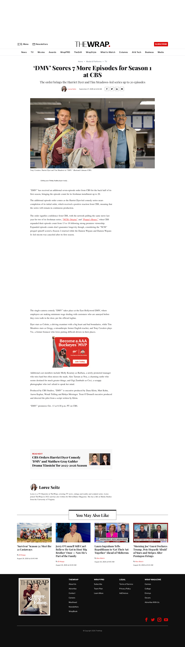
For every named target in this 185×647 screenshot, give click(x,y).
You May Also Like (92, 515)
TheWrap (73, 579)
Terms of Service (126, 584)
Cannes (148, 584)
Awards (52, 52)
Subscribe (161, 44)
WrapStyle (91, 52)
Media (161, 52)
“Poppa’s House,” (90, 219)
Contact (72, 593)
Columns (123, 52)
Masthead (73, 602)
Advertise (73, 589)
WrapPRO (65, 52)
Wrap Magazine (153, 579)
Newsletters (42, 44)
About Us (72, 584)
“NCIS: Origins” (70, 219)
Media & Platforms (93, 61)
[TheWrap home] (92, 44)
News (24, 52)
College (148, 589)
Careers (72, 598)
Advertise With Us (152, 602)
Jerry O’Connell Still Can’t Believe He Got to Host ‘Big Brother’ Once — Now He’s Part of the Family (71, 551)
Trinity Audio (53, 181)
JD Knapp (22, 555)
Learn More (98, 593)
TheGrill (78, 52)
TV (32, 52)
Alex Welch (101, 558)
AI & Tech (136, 52)
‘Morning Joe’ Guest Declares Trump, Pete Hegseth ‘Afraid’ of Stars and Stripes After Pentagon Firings (150, 551)
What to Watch (107, 52)
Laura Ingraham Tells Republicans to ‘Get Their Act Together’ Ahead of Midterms (112, 549)
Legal (122, 579)
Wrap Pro (99, 579)
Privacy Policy (125, 589)
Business (149, 52)
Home (80, 61)
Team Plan (98, 589)
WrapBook (73, 611)
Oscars (148, 598)
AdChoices (123, 593)
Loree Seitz (72, 89)
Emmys (148, 593)
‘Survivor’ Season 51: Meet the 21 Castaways (34, 547)
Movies (41, 52)
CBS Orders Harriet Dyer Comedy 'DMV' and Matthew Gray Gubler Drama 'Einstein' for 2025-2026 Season (59, 461)
